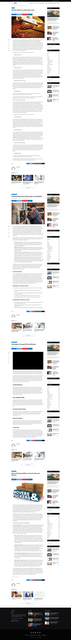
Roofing (58, 3)
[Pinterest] (8, 48)
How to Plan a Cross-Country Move (16, 598)
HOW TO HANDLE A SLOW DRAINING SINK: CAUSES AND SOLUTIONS (39, 330)
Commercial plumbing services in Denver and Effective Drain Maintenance (55, 33)
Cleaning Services (50, 248)
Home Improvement (49, 3)
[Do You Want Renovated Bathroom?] (49, 100)
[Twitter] (8, 44)
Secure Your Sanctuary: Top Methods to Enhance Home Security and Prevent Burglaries (28, 182)
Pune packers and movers (29, 509)
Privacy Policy (33, 635)
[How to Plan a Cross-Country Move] (16, 594)
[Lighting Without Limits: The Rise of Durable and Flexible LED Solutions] (16, 178)
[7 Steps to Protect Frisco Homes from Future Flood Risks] (49, 86)
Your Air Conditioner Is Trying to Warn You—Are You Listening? (27, 330)
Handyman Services (42, 3)
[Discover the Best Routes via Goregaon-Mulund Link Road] (39, 594)
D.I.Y (34, 3)
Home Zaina (50, 46)
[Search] (59, 1)
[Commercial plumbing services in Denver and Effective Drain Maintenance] (49, 33)
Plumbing (49, 63)
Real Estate (54, 3)
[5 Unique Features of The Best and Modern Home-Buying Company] (49, 91)
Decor (37, 3)
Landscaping (48, 67)
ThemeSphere (39, 637)
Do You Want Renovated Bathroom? (55, 99)
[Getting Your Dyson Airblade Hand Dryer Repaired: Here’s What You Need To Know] (39, 178)
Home (26, 635)
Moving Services (49, 256)
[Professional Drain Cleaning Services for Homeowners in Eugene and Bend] (49, 38)
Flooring (48, 56)
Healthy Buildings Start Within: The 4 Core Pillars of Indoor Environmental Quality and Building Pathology (52, 19)
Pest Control (48, 71)
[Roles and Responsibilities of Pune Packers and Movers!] (28, 492)
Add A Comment (28, 187)
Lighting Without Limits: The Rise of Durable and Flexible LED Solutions (16, 182)
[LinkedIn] (8, 46)
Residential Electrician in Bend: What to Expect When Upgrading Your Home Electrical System (55, 27)
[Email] (8, 50)
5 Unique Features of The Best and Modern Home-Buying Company (55, 91)
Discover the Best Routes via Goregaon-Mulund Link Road (38, 598)
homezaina (49, 21)
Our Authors (44, 635)
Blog (29, 635)
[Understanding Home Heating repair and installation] (28, 213)
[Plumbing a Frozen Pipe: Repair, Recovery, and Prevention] (49, 95)
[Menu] (11, 3)
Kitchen (48, 252)
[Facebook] (8, 42)
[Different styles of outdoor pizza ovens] (28, 27)
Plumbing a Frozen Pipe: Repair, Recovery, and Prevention (55, 95)
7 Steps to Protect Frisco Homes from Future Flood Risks (55, 86)
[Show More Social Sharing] (33, 14)
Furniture (48, 244)
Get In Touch (38, 635)
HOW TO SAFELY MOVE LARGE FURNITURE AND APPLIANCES (27, 598)
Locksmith (48, 68)
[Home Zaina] (15, 3)
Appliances (31, 3)
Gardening (48, 59)
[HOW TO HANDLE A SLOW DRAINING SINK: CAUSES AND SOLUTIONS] (39, 326)
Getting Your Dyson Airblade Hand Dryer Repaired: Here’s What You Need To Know (39, 182)
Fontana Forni (36, 110)
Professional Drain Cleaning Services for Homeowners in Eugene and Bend (55, 38)
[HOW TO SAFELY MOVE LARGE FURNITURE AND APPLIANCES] (28, 594)
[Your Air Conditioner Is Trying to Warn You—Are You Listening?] (28, 326)
